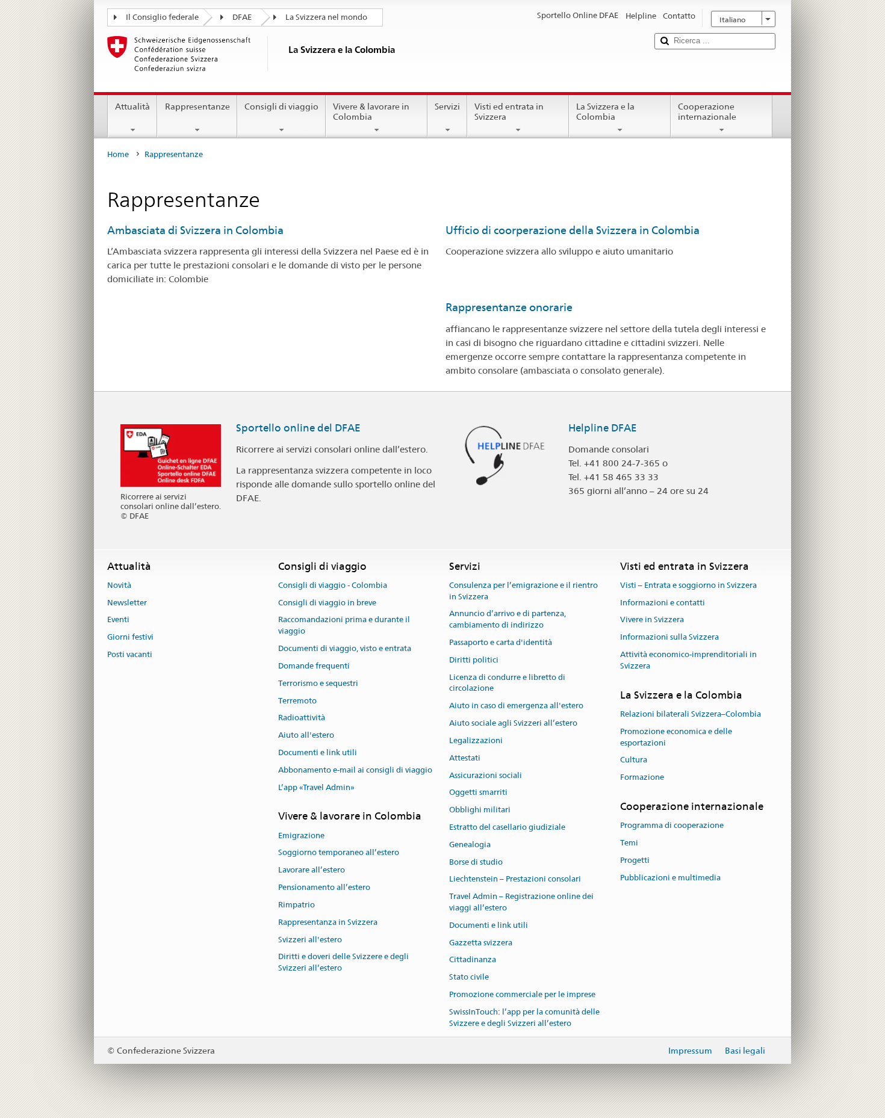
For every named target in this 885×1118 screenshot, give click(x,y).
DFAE (242, 17)
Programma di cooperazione (672, 825)
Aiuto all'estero (306, 735)
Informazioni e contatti (662, 602)
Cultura (633, 760)
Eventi (118, 620)
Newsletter (127, 602)
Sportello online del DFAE (298, 428)
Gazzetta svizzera (480, 942)
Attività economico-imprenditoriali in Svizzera (688, 660)
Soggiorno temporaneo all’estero (338, 852)
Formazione (642, 777)
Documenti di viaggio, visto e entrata (344, 648)
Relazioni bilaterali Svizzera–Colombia (690, 713)
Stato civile (469, 977)
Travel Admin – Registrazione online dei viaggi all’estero (521, 902)
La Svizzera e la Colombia (605, 112)
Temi (629, 842)
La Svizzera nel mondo (326, 17)
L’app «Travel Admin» (316, 787)
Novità (119, 585)
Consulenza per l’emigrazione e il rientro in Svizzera (523, 591)
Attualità (132, 106)
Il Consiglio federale (162, 17)
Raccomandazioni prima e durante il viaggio (344, 626)
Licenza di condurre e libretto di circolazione (507, 683)
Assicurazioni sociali (485, 775)
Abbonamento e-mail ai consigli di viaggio (355, 769)
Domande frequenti (314, 665)
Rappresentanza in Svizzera (327, 922)
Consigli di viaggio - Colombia (332, 585)
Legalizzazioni (476, 740)
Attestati (464, 757)
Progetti (635, 860)
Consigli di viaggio (281, 106)
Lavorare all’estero (311, 870)
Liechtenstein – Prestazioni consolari (515, 879)
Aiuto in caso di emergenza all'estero (516, 706)
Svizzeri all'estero (310, 939)
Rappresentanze (197, 106)
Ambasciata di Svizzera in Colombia (195, 230)
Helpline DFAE (602, 428)
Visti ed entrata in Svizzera (509, 112)
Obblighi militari (480, 809)
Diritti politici (473, 659)
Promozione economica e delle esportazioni (676, 737)
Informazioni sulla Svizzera (669, 637)
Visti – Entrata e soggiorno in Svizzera (688, 585)
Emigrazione (301, 835)
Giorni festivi (130, 637)
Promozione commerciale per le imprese (522, 994)
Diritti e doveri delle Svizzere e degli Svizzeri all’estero (343, 963)
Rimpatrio (296, 904)
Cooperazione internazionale (707, 112)
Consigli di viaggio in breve (327, 602)
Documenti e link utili (317, 752)
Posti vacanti (129, 654)
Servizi (447, 106)
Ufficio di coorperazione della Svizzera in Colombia (573, 230)
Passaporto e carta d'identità (500, 642)
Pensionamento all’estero (324, 887)
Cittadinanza (472, 960)
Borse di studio (476, 861)
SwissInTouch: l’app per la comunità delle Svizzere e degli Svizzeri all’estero (524, 1017)
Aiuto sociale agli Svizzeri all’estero (513, 722)
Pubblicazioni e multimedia (670, 877)
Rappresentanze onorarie (509, 307)
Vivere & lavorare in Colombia (371, 112)
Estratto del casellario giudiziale (507, 827)
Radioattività (301, 718)
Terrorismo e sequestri (318, 683)
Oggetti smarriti (478, 792)
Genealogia (470, 844)
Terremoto (297, 700)
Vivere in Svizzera (652, 620)
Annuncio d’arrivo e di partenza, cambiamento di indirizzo (507, 620)
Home (118, 154)
